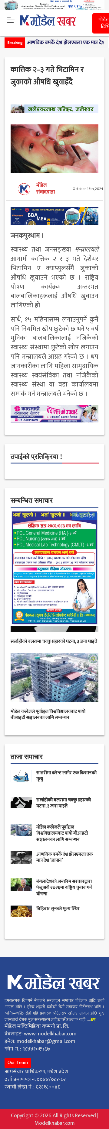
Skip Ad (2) (84, 516)
